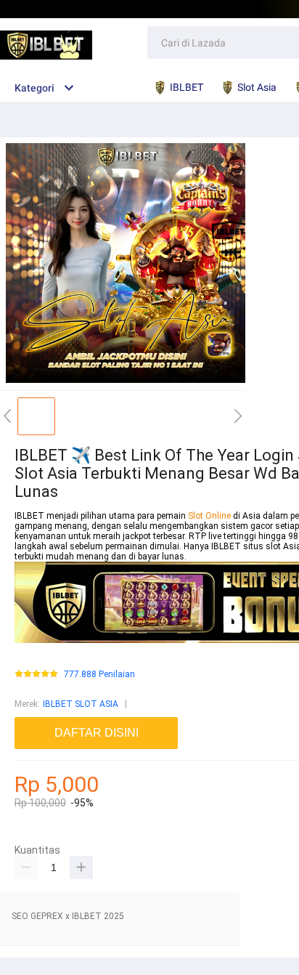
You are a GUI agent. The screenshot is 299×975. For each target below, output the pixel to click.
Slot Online (210, 516)
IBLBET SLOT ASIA (80, 704)
